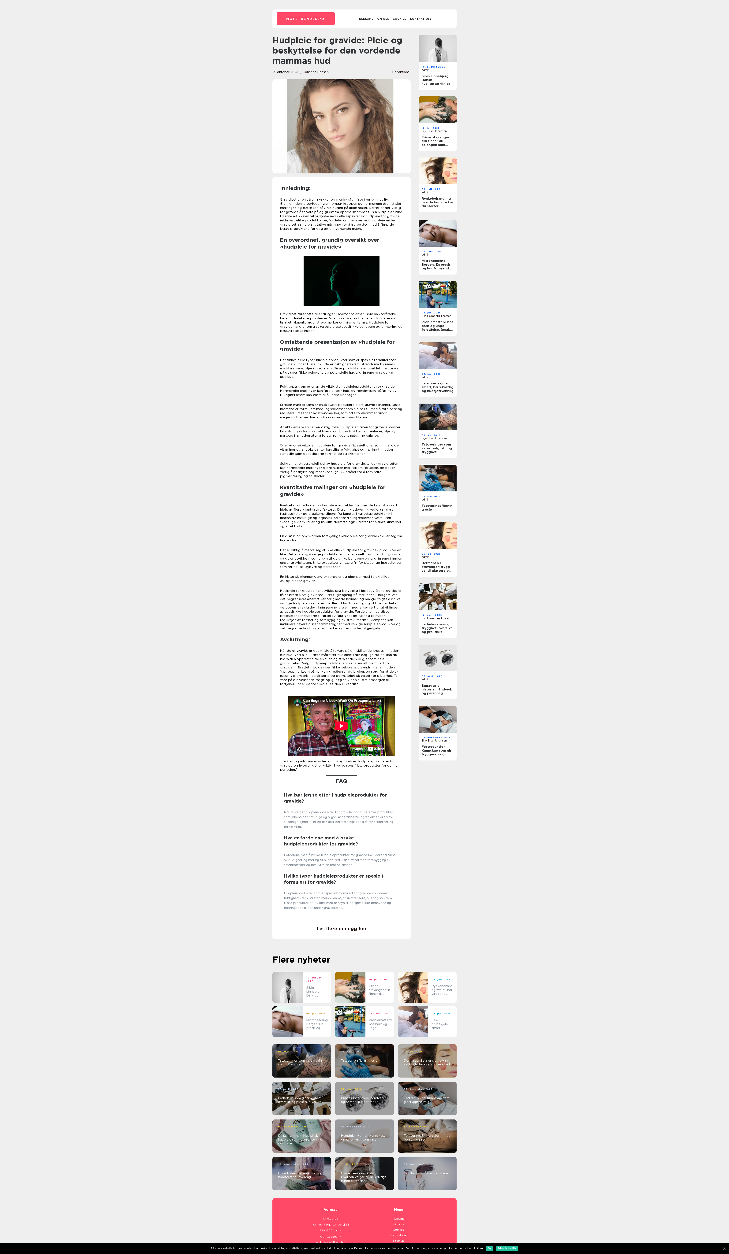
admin (425, 70)
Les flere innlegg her (342, 928)
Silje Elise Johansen (434, 131)
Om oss (383, 18)
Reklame (366, 18)
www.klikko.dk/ (334, 1242)
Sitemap (398, 1240)
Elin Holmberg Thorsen (436, 316)
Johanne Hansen (316, 72)
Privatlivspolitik (507, 1248)
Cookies (399, 18)
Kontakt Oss (421, 18)
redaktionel (401, 72)
